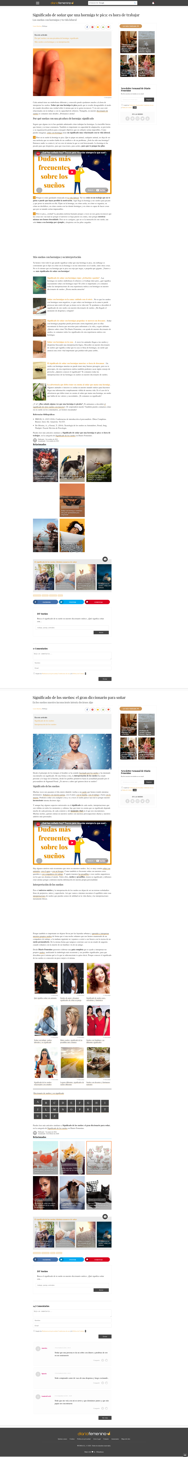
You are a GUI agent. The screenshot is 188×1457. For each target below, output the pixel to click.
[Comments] (108, 27)
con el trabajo (93, 794)
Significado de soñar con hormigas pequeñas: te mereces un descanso (76, 320)
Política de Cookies (78, 674)
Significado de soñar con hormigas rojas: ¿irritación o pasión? (73, 277)
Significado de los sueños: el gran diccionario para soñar (44, 477)
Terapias (59, 1253)
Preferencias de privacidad (49, 674)
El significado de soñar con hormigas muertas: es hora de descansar (75, 363)
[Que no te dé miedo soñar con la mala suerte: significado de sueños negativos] (99, 1209)
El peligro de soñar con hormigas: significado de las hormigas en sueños (97, 477)
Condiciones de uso (64, 674)
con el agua (45, 871)
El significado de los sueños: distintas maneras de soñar (55, 562)
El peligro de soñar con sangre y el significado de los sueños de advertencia (45, 1205)
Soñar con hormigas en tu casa (60, 342)
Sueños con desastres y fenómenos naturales (98, 1083)
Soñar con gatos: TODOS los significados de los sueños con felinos (71, 1170)
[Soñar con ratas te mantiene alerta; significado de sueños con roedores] (99, 1173)
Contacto (106, 1439)
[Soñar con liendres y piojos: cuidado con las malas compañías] (72, 1209)
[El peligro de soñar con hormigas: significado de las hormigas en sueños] (99, 481)
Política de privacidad (84, 1439)
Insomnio (45, 595)
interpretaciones (39, 896)
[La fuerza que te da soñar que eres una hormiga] (45, 551)
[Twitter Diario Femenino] (142, 118)
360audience (100, 1452)
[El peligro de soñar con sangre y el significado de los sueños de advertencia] (45, 1209)
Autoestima (37, 595)
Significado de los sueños (65, 435)
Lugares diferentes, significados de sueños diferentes (72, 1083)
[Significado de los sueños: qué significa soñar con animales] (72, 481)
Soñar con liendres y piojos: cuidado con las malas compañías (70, 1205)
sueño (84, 792)
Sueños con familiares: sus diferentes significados (95, 1041)
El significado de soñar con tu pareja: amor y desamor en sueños (45, 1170)
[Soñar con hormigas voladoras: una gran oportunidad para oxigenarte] (72, 516)
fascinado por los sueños (89, 773)
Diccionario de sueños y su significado (49, 1093)
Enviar (105, 679)
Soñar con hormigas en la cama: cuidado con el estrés (69, 299)
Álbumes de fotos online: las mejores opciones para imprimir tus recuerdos (128, 48)
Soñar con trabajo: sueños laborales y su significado (43, 1041)
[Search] (135, 3)
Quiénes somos (62, 1439)
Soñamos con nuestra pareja (54, 794)
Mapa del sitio (125, 1439)
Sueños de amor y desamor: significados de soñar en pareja (70, 999)
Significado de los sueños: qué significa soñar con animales (71, 477)
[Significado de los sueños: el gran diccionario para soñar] (45, 481)
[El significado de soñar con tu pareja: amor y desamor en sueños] (45, 1173)
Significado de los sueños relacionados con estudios (43, 1083)
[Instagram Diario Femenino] (137, 118)
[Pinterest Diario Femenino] (132, 118)
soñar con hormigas (54, 132)
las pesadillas (83, 874)
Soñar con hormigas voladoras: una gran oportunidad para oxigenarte (71, 512)
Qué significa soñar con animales (45, 998)
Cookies (72, 1439)
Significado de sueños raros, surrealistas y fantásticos (96, 999)
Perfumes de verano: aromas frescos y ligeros (145, 50)
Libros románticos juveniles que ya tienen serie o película (128, 72)
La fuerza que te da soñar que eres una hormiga (45, 547)
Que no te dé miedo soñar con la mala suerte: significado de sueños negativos (98, 1205)
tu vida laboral (73, 197)
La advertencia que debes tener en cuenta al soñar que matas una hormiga (78, 384)
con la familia (81, 794)
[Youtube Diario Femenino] (147, 118)
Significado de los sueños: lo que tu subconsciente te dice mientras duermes (71, 548)
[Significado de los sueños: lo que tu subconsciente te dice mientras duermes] (72, 551)
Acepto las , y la (59, 674)
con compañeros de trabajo (52, 874)
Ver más (105, 1418)
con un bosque (58, 871)
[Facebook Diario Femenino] (127, 118)
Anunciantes (115, 1439)
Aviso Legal (97, 1439)
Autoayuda (53, 595)
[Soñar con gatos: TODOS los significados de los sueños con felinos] (72, 1173)
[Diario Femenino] (62, 3)
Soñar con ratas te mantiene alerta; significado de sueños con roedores (97, 1170)
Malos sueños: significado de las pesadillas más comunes (71, 1041)
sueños (42, 952)
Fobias (60, 595)
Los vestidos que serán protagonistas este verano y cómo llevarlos (146, 72)
